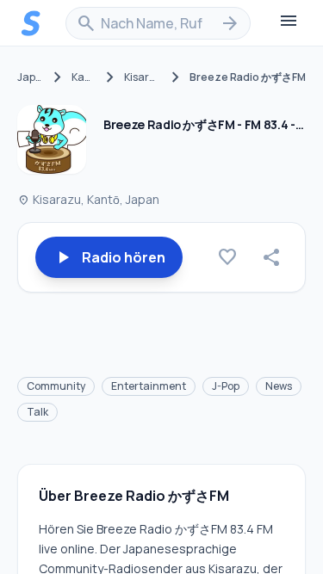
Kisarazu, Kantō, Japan (88, 199)
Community (56, 386)
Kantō (83, 77)
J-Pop (225, 386)
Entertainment (148, 386)
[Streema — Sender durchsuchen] (31, 23)
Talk (37, 411)
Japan (30, 77)
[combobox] (158, 23)
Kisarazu (143, 77)
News (278, 386)
